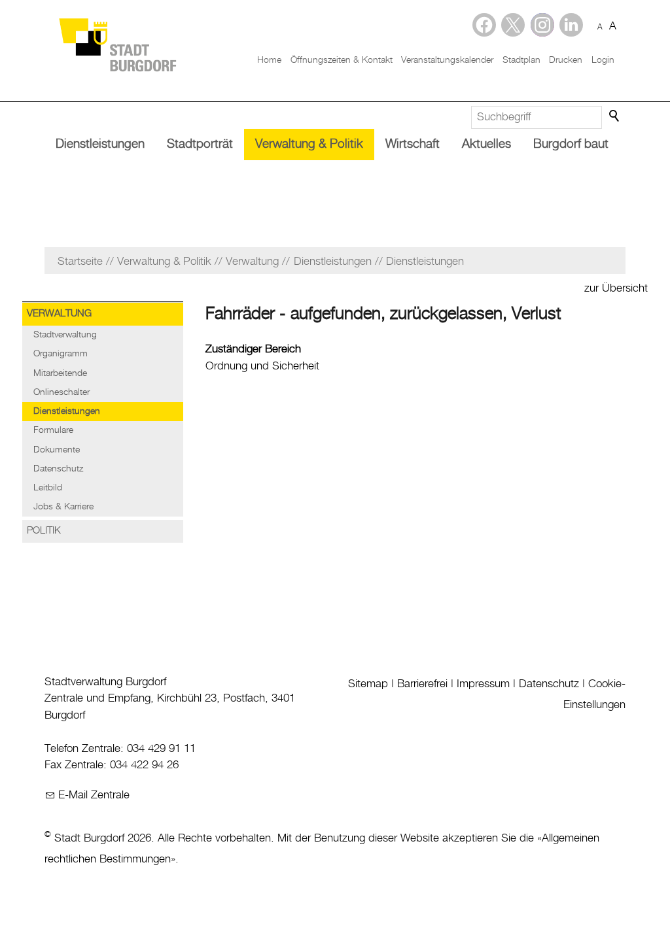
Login (602, 60)
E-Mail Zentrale (94, 795)
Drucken (565, 60)
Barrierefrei (422, 684)
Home (269, 60)
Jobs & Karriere (63, 506)
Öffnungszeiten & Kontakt (342, 60)
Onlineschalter (61, 392)
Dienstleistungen (100, 144)
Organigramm (60, 353)
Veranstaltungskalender (447, 60)
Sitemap (368, 684)
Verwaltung (59, 314)
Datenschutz (58, 468)
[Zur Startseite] (117, 44)
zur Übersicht (616, 288)
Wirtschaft (412, 144)
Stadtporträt (200, 144)
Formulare (53, 430)
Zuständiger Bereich (253, 349)
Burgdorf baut (570, 144)
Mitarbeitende (60, 373)
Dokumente (56, 449)
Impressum (483, 684)
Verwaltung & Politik (309, 144)
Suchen (615, 116)
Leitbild (47, 487)
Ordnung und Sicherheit (262, 366)
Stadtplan (521, 60)
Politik (44, 531)
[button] (571, 25)
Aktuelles (486, 144)
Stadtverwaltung (65, 334)
